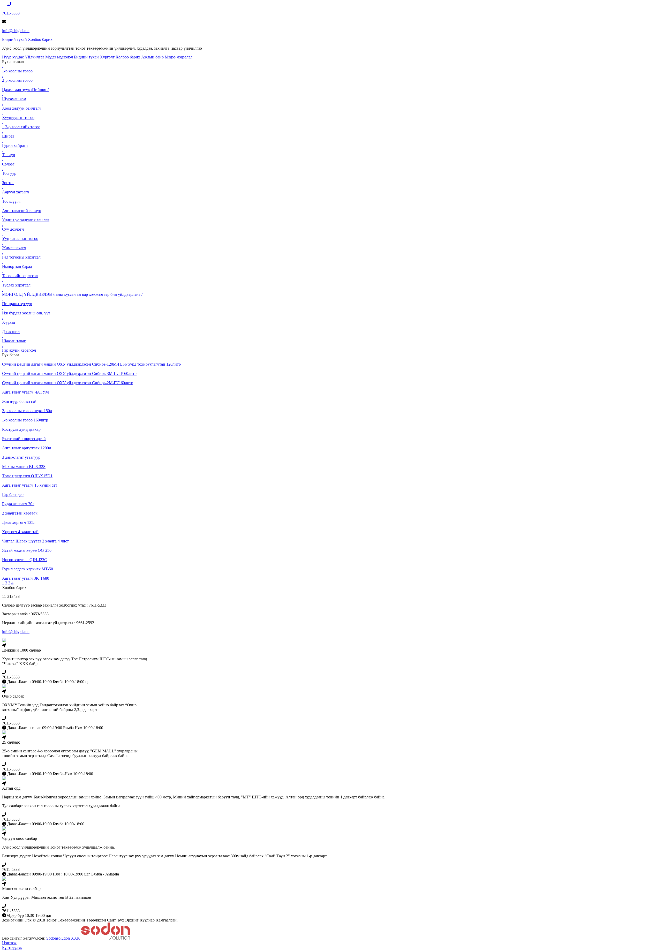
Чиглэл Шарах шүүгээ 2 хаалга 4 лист (35, 541)
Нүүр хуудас (13, 57)
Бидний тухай (14, 39)
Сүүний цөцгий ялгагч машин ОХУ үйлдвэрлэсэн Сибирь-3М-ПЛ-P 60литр (69, 373)
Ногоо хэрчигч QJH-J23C (24, 559)
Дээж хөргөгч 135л (18, 522)
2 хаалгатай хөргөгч (19, 513)
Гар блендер (13, 494)
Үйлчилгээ (34, 57)
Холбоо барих (40, 39)
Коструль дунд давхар (21, 429)
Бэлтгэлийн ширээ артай (24, 438)
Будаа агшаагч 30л (18, 504)
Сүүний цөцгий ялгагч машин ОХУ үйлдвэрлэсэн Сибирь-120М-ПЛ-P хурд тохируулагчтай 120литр (91, 364)
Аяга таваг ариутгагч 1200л (26, 448)
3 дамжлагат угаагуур (21, 457)
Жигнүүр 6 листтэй (19, 401)
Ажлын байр (152, 57)
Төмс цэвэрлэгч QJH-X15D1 (27, 476)
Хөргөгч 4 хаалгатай (20, 532)
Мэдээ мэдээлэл (59, 57)
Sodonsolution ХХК (63, 938)
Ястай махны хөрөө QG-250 (26, 550)
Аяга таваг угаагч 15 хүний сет (29, 485)
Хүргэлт (107, 57)
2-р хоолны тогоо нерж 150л (27, 411)
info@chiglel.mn (15, 30)
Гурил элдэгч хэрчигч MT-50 (27, 569)
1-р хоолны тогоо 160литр (25, 420)
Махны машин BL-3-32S (24, 466)
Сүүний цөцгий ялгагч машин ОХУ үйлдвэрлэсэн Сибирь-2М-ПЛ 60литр (67, 383)
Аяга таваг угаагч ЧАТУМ (25, 392)
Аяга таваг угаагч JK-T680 (25, 578)
